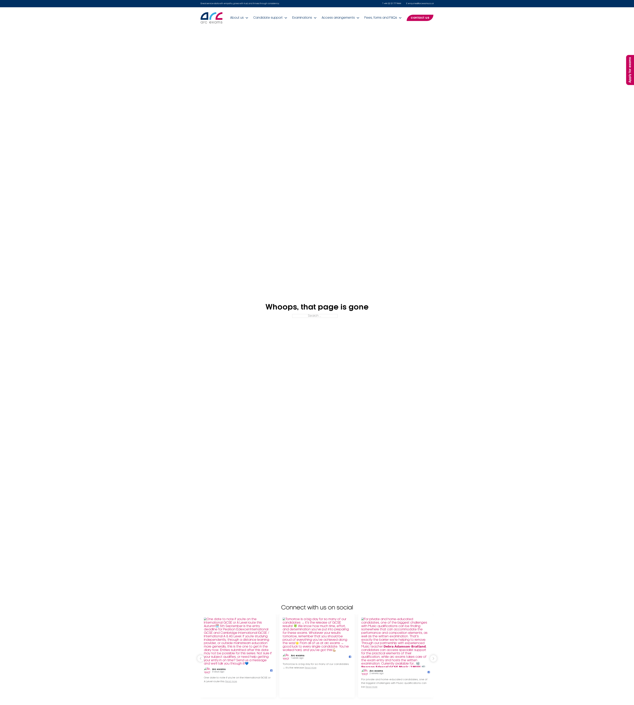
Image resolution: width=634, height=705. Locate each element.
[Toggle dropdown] (246, 17)
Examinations (302, 17)
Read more (231, 682)
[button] (433, 658)
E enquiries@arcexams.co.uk (420, 3)
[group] (238, 656)
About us (237, 17)
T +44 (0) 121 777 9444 (391, 3)
